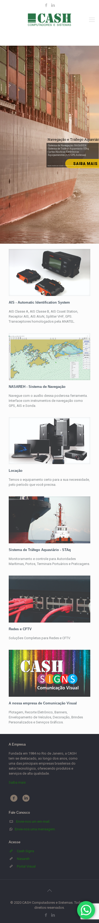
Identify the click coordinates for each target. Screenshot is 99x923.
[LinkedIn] (53, 5)
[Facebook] (46, 5)
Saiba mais (17, 782)
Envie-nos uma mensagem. (35, 829)
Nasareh (23, 859)
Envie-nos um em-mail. (33, 821)
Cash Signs (25, 851)
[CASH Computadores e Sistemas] (49, 19)
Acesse (14, 842)
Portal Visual (26, 866)
